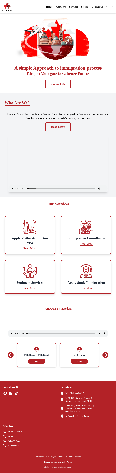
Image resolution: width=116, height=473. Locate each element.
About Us (61, 6)
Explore (36, 361)
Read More (58, 126)
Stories (84, 6)
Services (73, 6)
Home (49, 6)
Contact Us (97, 6)
